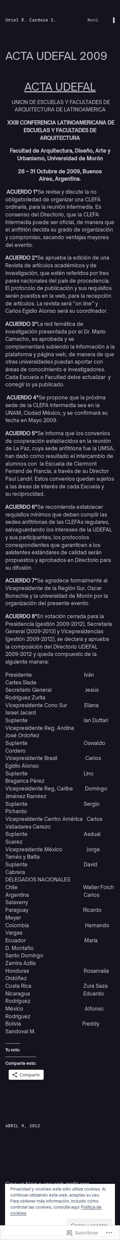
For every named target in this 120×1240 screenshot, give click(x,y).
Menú (92, 20)
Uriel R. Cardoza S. (30, 20)
